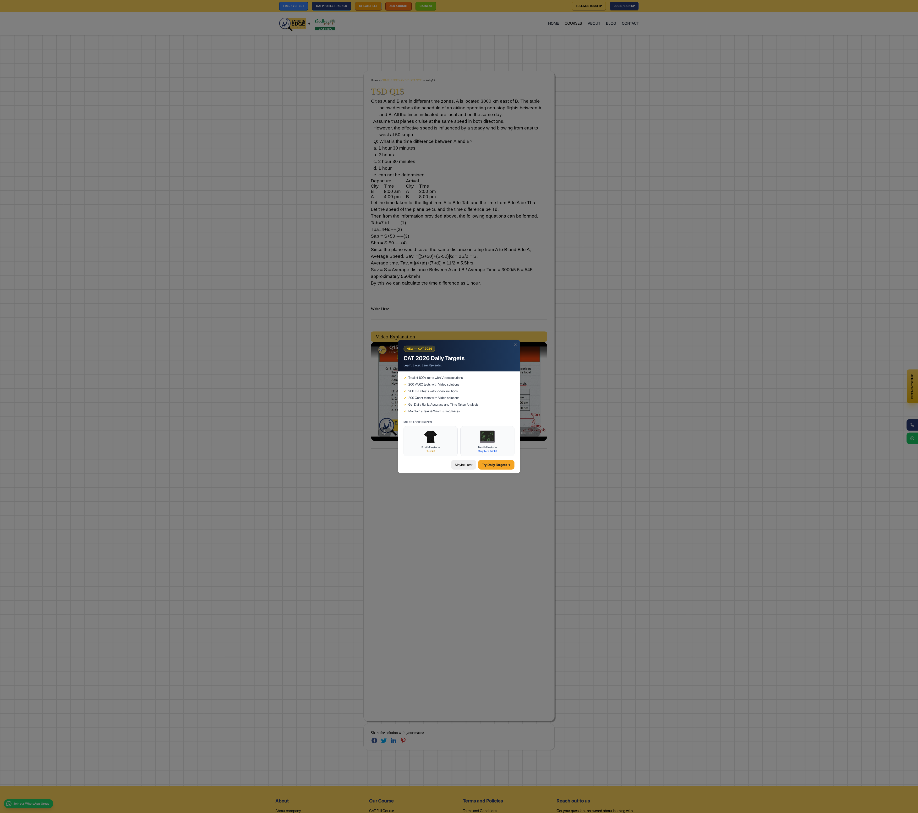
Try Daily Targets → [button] (496, 465)
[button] (515, 344)
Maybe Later (463, 465)
